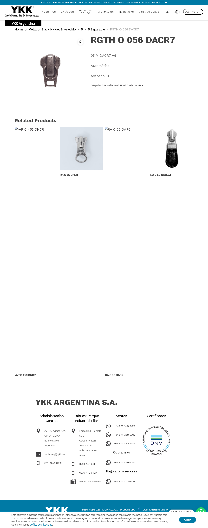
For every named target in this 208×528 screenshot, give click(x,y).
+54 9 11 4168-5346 (124, 443)
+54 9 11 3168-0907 (124, 434)
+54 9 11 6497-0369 (124, 426)
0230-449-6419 (87, 463)
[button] (81, 42)
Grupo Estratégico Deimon (155, 509)
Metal (32, 29)
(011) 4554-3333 (52, 462)
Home (19, 29)
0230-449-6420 (88, 472)
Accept (187, 519)
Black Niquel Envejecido (58, 29)
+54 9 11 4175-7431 (124, 481)
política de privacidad (41, 525)
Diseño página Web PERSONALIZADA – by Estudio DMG (108, 509)
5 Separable (96, 29)
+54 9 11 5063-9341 (124, 462)
